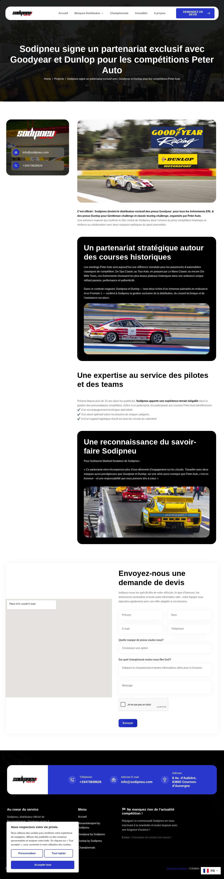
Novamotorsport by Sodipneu (89, 825)
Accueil (63, 13)
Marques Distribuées (87, 13)
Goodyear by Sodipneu (91, 834)
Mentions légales (177, 868)
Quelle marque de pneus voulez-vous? (141, 640)
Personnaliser (27, 853)
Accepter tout (42, 864)
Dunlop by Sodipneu (90, 840)
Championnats (119, 13)
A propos (159, 13)
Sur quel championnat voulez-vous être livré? (145, 659)
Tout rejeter (59, 853)
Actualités (141, 13)
